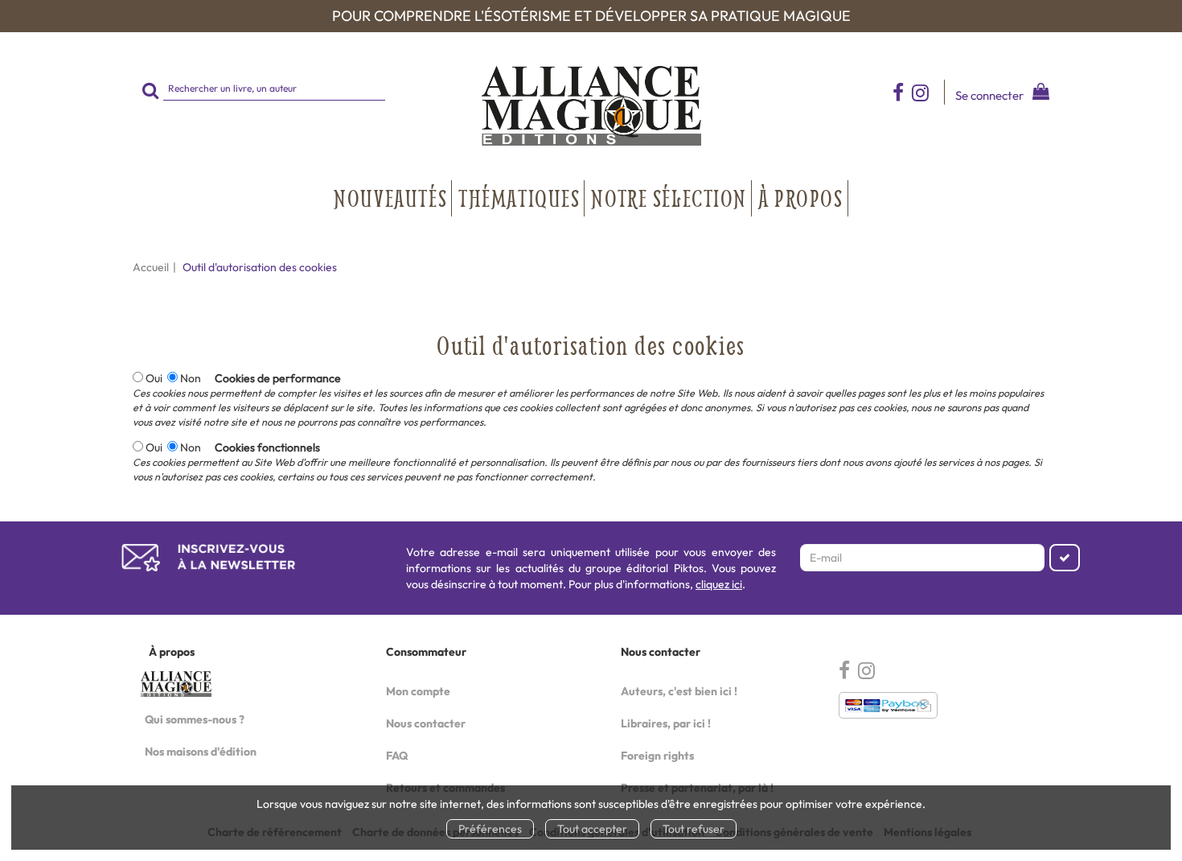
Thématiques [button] (519, 197)
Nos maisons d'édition (201, 751)
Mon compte (418, 691)
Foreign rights (657, 755)
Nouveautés (390, 197)
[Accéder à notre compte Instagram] (928, 92)
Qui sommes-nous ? (194, 719)
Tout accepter (592, 829)
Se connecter (989, 95)
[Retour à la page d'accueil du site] (591, 106)
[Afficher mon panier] (1037, 93)
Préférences (490, 829)
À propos (800, 197)
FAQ (397, 755)
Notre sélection (669, 197)
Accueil (151, 267)
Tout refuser (693, 829)
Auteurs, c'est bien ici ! (679, 691)
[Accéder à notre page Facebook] (898, 92)
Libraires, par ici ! (666, 723)
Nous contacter (426, 723)
